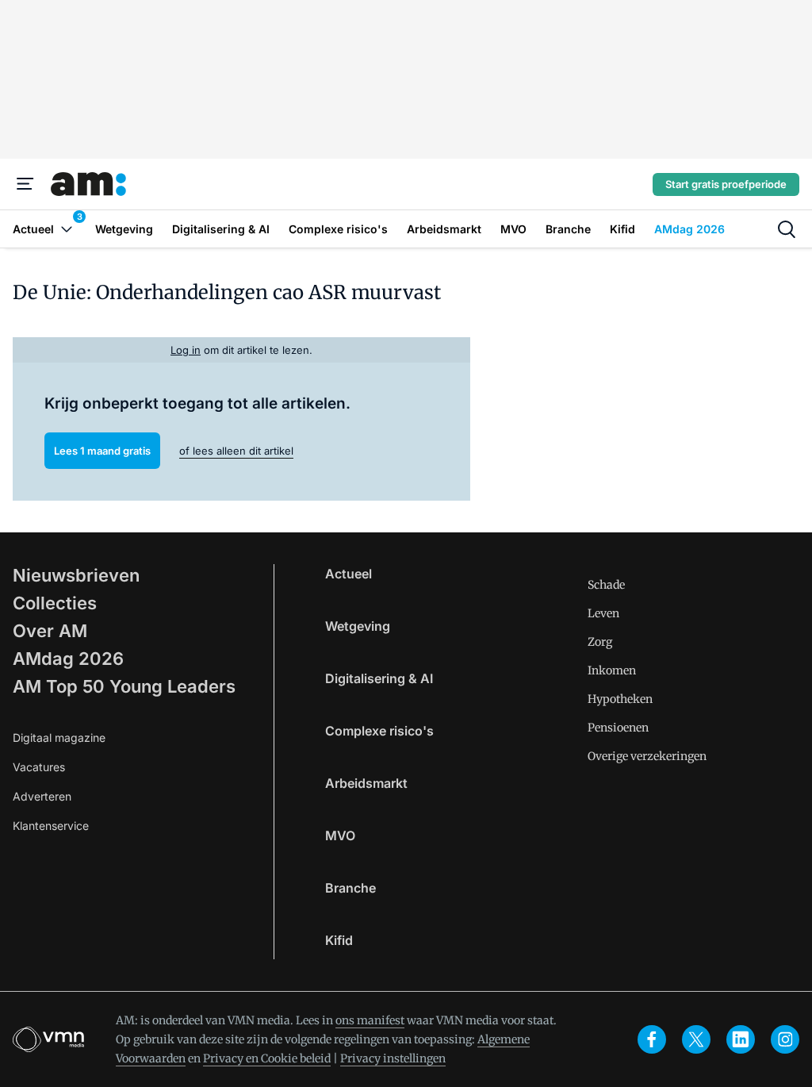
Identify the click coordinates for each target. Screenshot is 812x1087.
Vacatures (39, 767)
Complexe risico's (379, 731)
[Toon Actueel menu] (66, 229)
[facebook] (652, 1039)
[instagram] (785, 1039)
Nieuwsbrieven (76, 575)
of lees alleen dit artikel (236, 450)
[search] (786, 229)
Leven (603, 613)
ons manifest (369, 1020)
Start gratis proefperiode (726, 184)
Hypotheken (620, 699)
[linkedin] (740, 1039)
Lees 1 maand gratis (102, 450)
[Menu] (25, 184)
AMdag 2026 (68, 658)
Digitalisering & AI (379, 678)
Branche (350, 888)
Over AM (50, 630)
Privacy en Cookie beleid (267, 1058)
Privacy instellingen (393, 1058)
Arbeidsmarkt (366, 783)
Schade (606, 585)
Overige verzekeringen (647, 756)
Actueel (348, 574)
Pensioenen (618, 727)
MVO (340, 835)
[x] (696, 1039)
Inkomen (612, 670)
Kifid (339, 940)
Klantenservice (51, 825)
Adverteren (42, 796)
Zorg (600, 642)
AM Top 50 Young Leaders (124, 686)
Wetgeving (357, 626)
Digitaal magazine (59, 737)
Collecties (55, 603)
